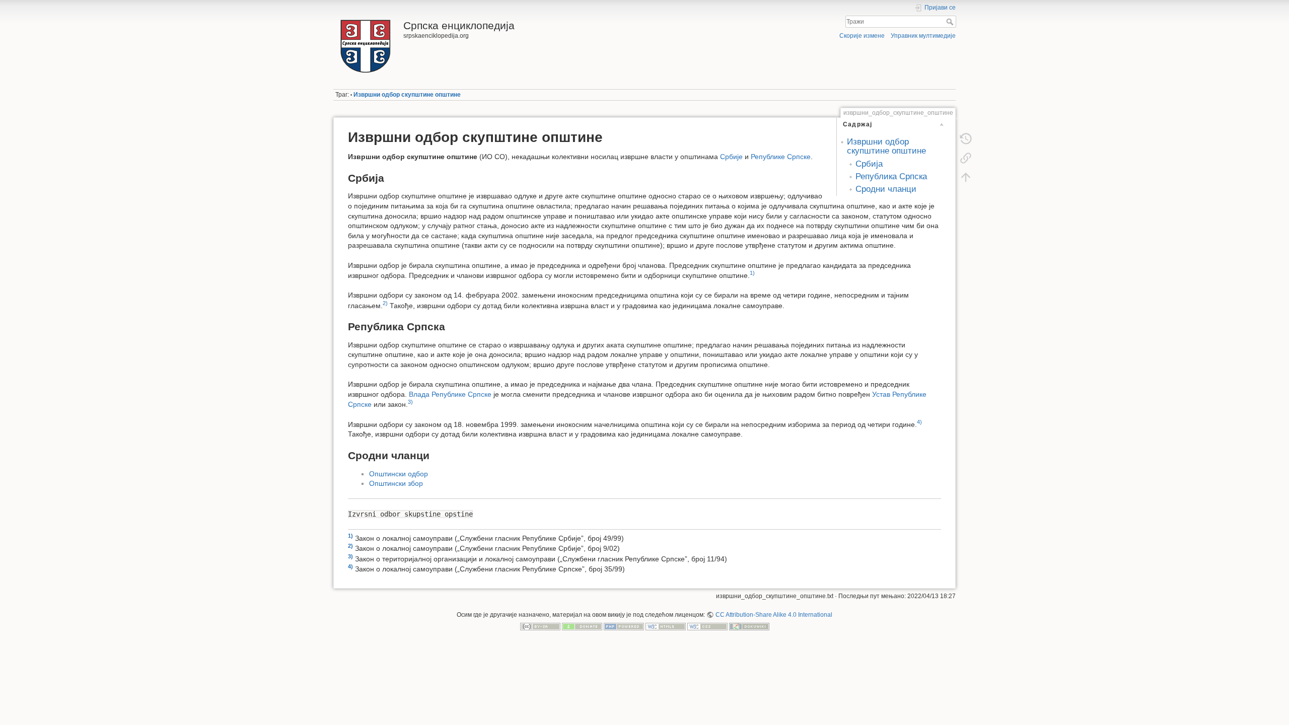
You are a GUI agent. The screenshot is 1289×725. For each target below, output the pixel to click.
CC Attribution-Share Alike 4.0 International (773, 614)
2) (385, 303)
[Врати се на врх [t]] (965, 177)
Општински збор (396, 483)
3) (410, 402)
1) (752, 273)
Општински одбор (398, 474)
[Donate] (582, 626)
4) (919, 422)
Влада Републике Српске (450, 394)
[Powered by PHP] (624, 626)
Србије (731, 157)
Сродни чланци (885, 189)
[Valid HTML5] (666, 626)
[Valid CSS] (707, 626)
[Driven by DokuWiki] (749, 626)
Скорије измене (862, 35)
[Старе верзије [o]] (965, 139)
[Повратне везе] (965, 158)
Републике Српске (781, 157)
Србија (869, 164)
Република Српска (891, 176)
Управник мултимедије (923, 35)
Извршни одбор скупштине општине (407, 94)
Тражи (951, 21)
